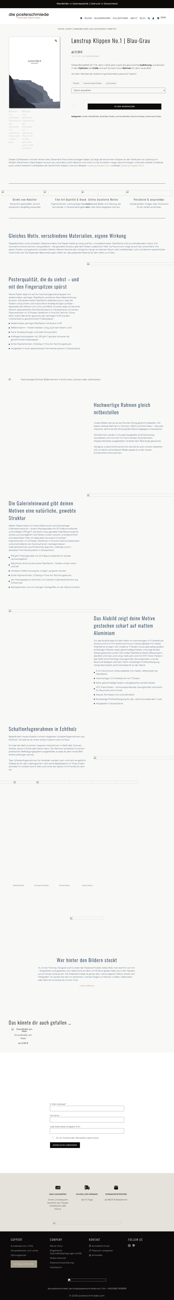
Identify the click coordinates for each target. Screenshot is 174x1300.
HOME (61, 29)
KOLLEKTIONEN (98, 29)
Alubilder (104, 116)
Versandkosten (92, 56)
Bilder (88, 18)
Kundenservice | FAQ (22, 1246)
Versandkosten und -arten (24, 1250)
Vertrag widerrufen (24, 1264)
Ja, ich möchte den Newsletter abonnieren (77, 1138)
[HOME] (81, 18)
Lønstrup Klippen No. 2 (99, 165)
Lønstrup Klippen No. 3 (132, 165)
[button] (149, 18)
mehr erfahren (87, 985)
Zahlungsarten (18, 1255)
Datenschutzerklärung (62, 1262)
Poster (111, 116)
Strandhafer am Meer (23, 1037)
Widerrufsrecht (58, 1258)
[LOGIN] (153, 18)
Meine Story (56, 1246)
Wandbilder (81, 29)
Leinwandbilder (122, 116)
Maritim (112, 29)
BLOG (143, 18)
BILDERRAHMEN (102, 18)
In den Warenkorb (124, 106)
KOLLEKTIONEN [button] (120, 18)
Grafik (85, 116)
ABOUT (133, 18)
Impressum (56, 1267)
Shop (69, 29)
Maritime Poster (137, 116)
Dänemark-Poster (153, 116)
